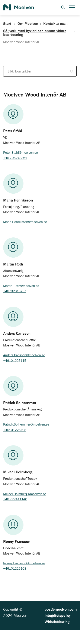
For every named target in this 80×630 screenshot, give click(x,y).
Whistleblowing (57, 621)
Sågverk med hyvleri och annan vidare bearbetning (34, 33)
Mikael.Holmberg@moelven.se (24, 494)
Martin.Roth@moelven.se (21, 286)
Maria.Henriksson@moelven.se (25, 222)
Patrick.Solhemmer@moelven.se (26, 424)
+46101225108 (14, 568)
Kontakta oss (54, 24)
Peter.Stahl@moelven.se (20, 152)
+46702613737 (14, 291)
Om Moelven (27, 24)
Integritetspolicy (58, 615)
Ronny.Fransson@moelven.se (24, 563)
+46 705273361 (15, 158)
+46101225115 (14, 360)
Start (7, 24)
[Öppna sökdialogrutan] (63, 7)
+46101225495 (14, 430)
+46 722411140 (15, 499)
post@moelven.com (61, 609)
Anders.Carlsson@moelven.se (24, 355)
